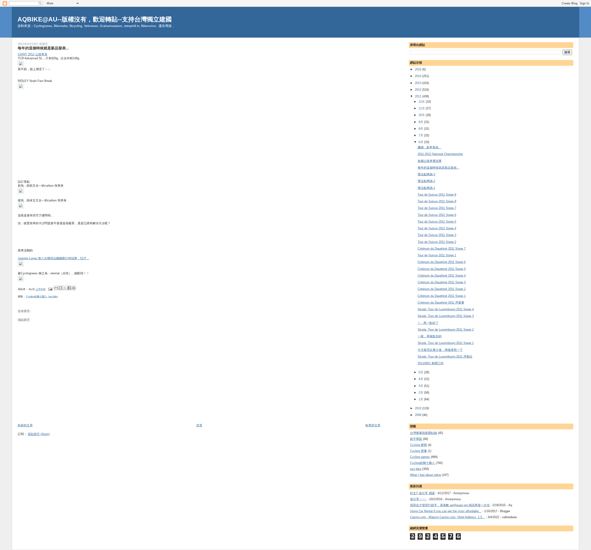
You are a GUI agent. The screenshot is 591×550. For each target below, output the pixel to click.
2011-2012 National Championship (440, 154)
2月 (421, 392)
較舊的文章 (372, 425)
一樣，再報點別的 (430, 336)
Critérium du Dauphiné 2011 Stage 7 (442, 248)
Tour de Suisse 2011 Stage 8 (437, 201)
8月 (421, 128)
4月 (421, 379)
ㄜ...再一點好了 (428, 323)
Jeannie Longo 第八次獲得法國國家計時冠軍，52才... (53, 258)
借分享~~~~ (418, 499)
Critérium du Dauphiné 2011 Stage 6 (442, 262)
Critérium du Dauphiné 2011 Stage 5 (442, 269)
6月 (421, 142)
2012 (418, 89)
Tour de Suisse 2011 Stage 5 (437, 221)
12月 (422, 101)
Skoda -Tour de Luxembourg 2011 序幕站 (445, 356)
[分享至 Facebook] (69, 288)
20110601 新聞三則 (430, 363)
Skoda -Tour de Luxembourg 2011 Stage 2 (446, 329)
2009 (418, 415)
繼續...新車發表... (429, 147)
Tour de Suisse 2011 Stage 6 (437, 215)
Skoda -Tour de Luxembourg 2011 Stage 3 (446, 316)
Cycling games (420, 457)
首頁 (199, 425)
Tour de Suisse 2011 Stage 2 (437, 242)
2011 (418, 96)
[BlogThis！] (60, 288)
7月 (421, 135)
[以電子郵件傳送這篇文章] (56, 288)
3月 (421, 386)
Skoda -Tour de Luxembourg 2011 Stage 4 (446, 309)
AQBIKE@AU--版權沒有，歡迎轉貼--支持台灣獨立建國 (95, 19)
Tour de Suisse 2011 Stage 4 (437, 228)
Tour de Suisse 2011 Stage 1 (437, 255)
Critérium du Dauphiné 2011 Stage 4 (442, 275)
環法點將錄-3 (426, 174)
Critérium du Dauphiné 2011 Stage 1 (442, 296)
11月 (422, 108)
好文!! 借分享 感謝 (422, 493)
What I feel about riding (425, 475)
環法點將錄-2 (426, 181)
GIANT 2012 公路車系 (32, 54)
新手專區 (416, 439)
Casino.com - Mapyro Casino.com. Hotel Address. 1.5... (447, 517)
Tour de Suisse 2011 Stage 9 (437, 194)
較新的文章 (25, 425)
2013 (418, 83)
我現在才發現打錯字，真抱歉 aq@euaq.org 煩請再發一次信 (450, 505)
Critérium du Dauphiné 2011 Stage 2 (442, 289)
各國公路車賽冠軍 (430, 161)
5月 (421, 372)
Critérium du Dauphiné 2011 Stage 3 (442, 282)
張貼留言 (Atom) (39, 434)
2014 (418, 76)
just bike (53, 296)
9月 (421, 122)
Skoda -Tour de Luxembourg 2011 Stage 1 (446, 343)
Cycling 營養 (418, 451)
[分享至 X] (65, 288)
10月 (422, 115)
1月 (421, 399)
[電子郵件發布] (50, 289)
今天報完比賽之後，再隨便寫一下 (440, 350)
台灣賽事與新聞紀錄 (423, 433)
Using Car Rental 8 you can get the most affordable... (445, 511)
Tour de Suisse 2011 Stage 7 (437, 208)
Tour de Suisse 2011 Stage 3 (437, 235)
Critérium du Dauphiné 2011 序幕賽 (441, 302)
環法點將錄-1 (426, 188)
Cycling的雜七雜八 (36, 296)
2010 (418, 408)
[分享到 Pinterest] (73, 288)
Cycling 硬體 (418, 445)
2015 (418, 69)
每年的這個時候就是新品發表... (438, 167)
